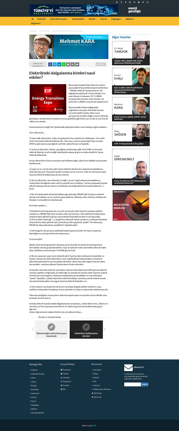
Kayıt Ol (145, 384)
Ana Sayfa (97, 370)
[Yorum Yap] (77, 64)
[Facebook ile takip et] (121, 2)
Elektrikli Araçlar (58, 19)
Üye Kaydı (98, 393)
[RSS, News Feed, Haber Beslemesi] (143, 2)
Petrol (103, 19)
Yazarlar (96, 385)
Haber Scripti (87, 426)
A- (103, 64)
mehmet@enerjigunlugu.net (79, 45)
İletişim (96, 378)
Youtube (66, 385)
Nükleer (129, 19)
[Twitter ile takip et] (125, 2)
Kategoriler (35, 364)
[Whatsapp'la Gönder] (64, 64)
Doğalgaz (116, 19)
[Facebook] (50, 64)
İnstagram (67, 382)
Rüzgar (34, 386)
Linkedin (66, 378)
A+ (98, 64)
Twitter (66, 374)
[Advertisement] (131, 258)
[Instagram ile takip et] (134, 2)
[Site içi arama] (117, 2)
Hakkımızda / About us (102, 389)
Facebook (67, 370)
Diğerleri (35, 23)
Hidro (33, 378)
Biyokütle (35, 390)
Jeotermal (35, 393)
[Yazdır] (73, 64)
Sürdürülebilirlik (37, 413)
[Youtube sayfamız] (139, 2)
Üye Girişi (97, 397)
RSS (64, 389)
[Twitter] (55, 64)
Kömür (92, 19)
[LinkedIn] (59, 64)
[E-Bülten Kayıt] (147, 2)
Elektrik (41, 19)
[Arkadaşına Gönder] (68, 64)
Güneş (33, 382)
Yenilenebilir (78, 19)
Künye (95, 374)
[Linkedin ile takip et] (130, 2)
